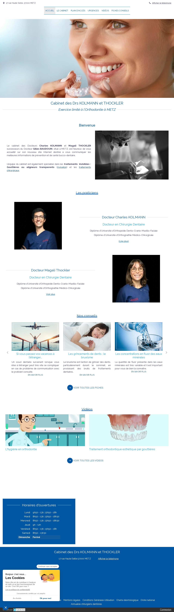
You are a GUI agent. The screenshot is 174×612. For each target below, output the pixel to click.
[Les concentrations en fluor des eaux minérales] (98, 336)
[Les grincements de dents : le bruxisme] (46, 336)
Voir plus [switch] (50, 294)
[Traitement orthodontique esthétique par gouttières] (129, 430)
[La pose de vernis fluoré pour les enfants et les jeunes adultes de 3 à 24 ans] (150, 336)
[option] (46, 351)
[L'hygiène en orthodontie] (45, 430)
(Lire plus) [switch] (124, 241)
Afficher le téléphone (161, 3)
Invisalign (62, 167)
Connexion (165, 609)
